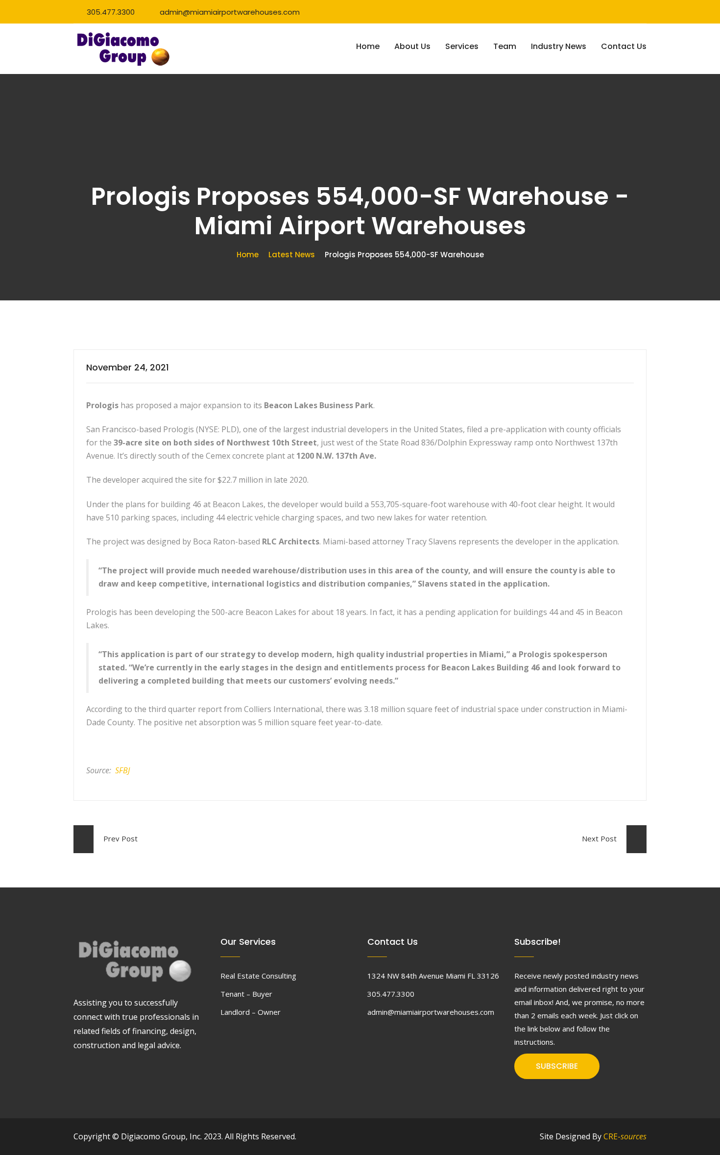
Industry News (558, 46)
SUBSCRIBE (557, 1066)
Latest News (291, 254)
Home (368, 46)
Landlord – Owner (250, 1012)
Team (504, 46)
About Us (412, 46)
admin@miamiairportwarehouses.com (230, 12)
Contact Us (624, 46)
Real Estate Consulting (258, 976)
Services (462, 46)
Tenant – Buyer (246, 994)
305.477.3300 (111, 12)
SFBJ (122, 770)
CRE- (625, 1136)
